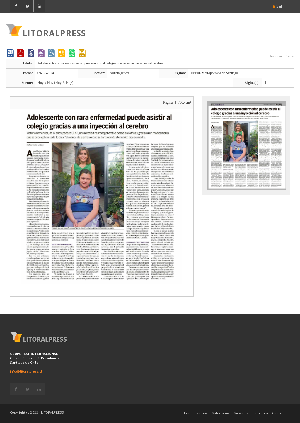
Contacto (279, 413)
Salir (279, 6)
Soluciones (221, 413)
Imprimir (275, 56)
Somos (202, 413)
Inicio (188, 413)
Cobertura (260, 413)
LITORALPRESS (54, 33)
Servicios (241, 413)
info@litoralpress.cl (26, 371)
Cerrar (289, 56)
